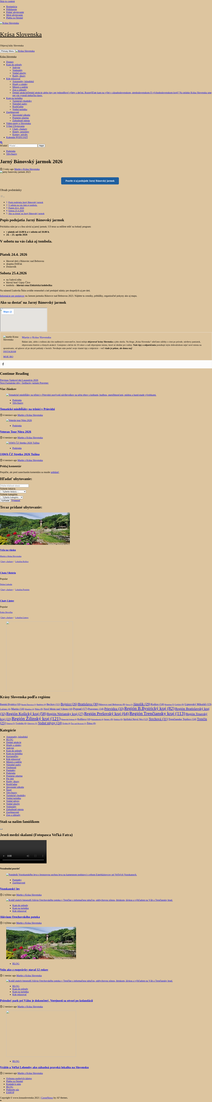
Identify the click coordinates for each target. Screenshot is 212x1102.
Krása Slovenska (21, 34)
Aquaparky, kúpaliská (23, 81)
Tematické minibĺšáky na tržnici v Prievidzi (27, 409)
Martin (17, 708)
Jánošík (141, 704)
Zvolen (66, 723)
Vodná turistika (19, 109)
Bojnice (69, 704)
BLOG (9, 739)
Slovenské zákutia (21, 115)
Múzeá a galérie (20, 87)
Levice (179, 704)
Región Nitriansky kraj (65, 714)
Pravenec (96, 708)
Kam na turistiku (14, 98)
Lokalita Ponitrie (22, 589)
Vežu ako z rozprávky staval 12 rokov (24, 969)
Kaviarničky (12, 756)
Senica (118, 719)
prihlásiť (55, 472)
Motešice (29, 709)
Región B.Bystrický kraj (149, 708)
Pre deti (10, 778)
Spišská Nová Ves (135, 719)
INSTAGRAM (9, 351)
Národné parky (19, 103)
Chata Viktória (8, 572)
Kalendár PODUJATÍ (17, 137)
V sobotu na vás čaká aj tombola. (22, 205)
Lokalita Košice (22, 561)
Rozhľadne (17, 106)
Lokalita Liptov (22, 617)
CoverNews (47, 1097)
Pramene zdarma (20, 117)
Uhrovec (32, 723)
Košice (157, 704)
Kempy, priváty (20, 134)
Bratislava (88, 704)
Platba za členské (14, 17)
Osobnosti (11, 767)
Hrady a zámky (19, 84)
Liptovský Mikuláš (198, 704)
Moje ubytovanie (14, 15)
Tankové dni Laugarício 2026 (19, 380)
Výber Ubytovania (15, 126)
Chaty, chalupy (19, 129)
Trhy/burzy (11, 154)
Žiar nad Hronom (78, 723)
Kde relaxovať (13, 78)
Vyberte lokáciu (7, 488)
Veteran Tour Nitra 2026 (15, 431)
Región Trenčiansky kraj (157, 713)
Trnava (10, 723)
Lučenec (5, 709)
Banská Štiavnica (28, 704)
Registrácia (11, 6)
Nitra (39, 709)
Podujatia (10, 151)
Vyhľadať (5, 500)
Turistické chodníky (22, 101)
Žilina (91, 723)
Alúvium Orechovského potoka (20, 916)
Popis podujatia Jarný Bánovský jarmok (25, 202)
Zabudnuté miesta (21, 120)
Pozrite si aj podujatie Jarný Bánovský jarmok (90, 180)
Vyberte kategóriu (8, 494)
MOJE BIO (8, 357)
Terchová (158, 719)
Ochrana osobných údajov (19, 1078)
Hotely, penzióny (20, 131)
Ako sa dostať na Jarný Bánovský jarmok (26, 213)
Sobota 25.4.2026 (16, 210)
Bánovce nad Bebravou (112, 704)
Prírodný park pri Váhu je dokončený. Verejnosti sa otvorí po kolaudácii (46, 1000)
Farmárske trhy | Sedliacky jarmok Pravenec (24, 383)
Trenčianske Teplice (182, 719)
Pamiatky (10, 770)
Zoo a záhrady (19, 89)
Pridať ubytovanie (15, 12)
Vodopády (17, 70)
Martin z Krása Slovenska (27, 169)
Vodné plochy (19, 73)
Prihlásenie (11, 9)
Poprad (80, 708)
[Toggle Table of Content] (2, 197)
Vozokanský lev (10, 888)
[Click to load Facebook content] (1, 829)
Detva (129, 704)
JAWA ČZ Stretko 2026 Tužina (20, 454)
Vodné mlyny (50, 723)
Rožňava (84, 719)
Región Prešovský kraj (106, 713)
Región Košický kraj (26, 713)
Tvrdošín (21, 723)
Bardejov (41, 704)
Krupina (169, 704)
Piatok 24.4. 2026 (16, 208)
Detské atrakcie (13, 742)
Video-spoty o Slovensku (18, 123)
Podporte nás (12, 1089)
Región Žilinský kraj (36, 718)
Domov (10, 62)
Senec (108, 719)
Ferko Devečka (6, 612)
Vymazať (15, 500)
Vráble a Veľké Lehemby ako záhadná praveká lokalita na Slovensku (44, 1067)
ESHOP (10, 1092)
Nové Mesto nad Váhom (58, 709)
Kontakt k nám (13, 1084)
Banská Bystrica (10, 704)
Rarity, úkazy (18, 76)
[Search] (1, 142)
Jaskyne (16, 67)
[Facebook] (3, 364)
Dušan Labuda (6, 584)
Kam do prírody (14, 64)
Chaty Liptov (7, 600)
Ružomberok (97, 719)
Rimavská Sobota (69, 719)
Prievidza (114, 709)
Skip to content (7, 1)
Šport (8, 790)
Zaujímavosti (12, 112)
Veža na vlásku (8, 550)
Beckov (53, 704)
